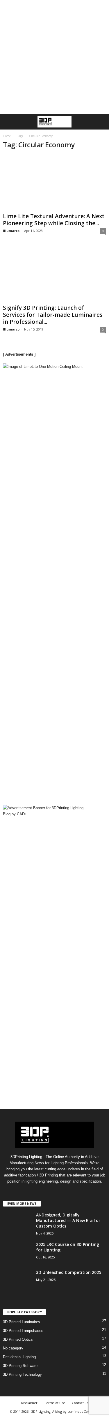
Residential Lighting (19, 1357)
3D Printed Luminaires (21, 1322)
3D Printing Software (20, 1365)
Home (7, 136)
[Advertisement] (54, 57)
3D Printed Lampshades (23, 1330)
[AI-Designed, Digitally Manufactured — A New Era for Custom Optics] (17, 1233)
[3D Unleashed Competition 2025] (17, 1291)
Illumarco (11, 230)
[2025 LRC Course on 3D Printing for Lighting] (17, 1257)
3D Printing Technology (22, 1374)
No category (13, 1348)
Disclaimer (29, 1402)
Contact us (80, 1402)
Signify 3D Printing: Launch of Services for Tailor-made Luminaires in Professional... (52, 315)
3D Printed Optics (18, 1339)
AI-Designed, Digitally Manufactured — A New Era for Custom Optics (68, 1220)
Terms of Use (54, 1402)
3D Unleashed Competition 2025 (68, 1272)
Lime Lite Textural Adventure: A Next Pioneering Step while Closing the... (54, 219)
